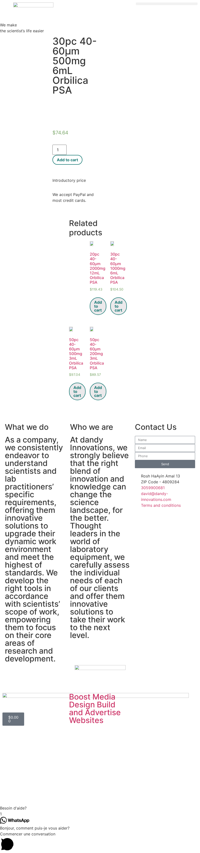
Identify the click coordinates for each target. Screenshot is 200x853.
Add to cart (67, 159)
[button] (167, 3)
